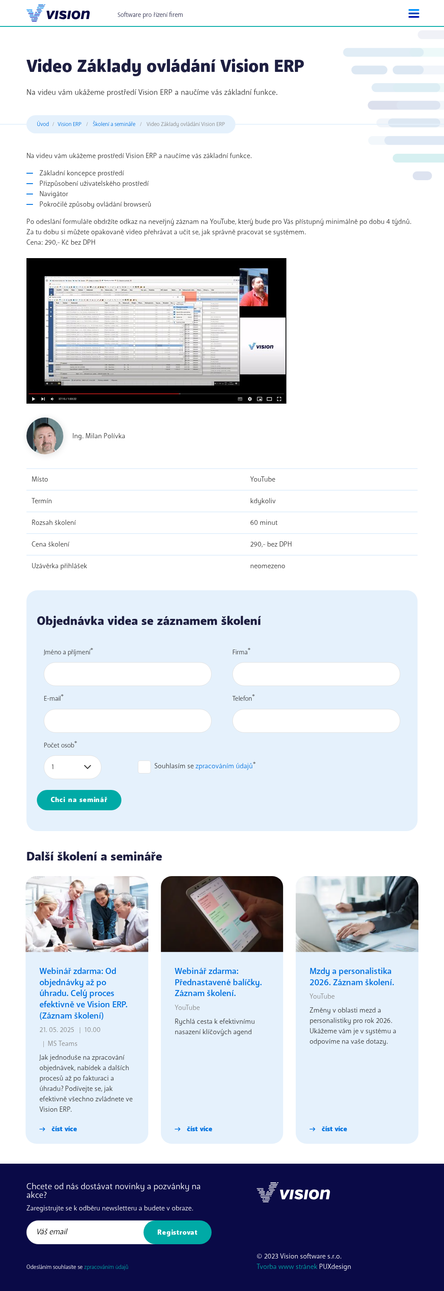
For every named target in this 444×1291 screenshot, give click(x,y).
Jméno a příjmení (67, 652)
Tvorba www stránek (287, 1267)
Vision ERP (70, 124)
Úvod (43, 124)
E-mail (52, 698)
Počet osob (59, 745)
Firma (240, 652)
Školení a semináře (114, 124)
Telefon (242, 698)
